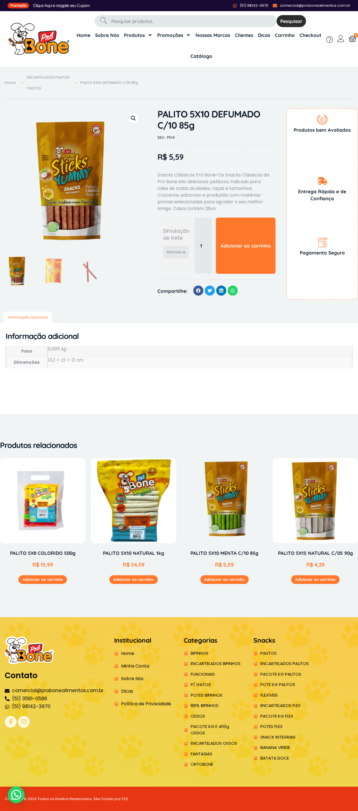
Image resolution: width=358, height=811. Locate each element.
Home (83, 35)
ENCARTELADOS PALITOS (48, 77)
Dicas (264, 35)
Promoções (170, 35)
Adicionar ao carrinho (246, 246)
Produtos (134, 35)
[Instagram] (24, 722)
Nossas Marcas (213, 35)
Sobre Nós (107, 35)
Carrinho (285, 35)
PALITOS (34, 88)
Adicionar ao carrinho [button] (42, 579)
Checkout (310, 35)
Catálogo (201, 56)
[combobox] (185, 21)
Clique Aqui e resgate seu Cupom (61, 5)
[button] (133, 118)
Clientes (244, 35)
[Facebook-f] (11, 722)
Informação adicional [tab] (28, 317)
